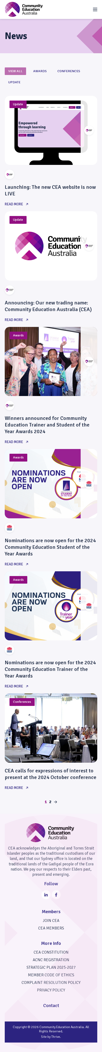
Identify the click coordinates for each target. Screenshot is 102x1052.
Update (14, 82)
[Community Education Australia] (24, 9)
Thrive (55, 1037)
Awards (40, 71)
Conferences (68, 71)
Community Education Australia (61, 1027)
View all (15, 71)
